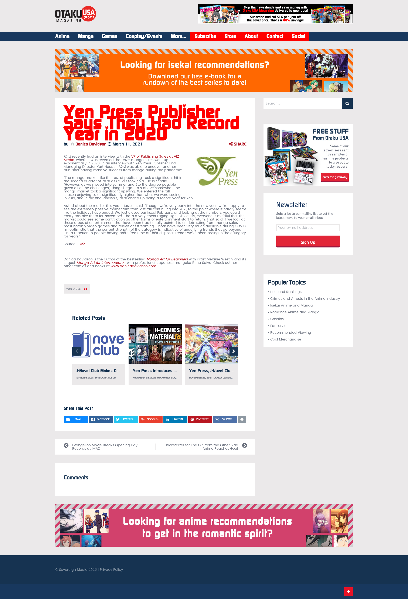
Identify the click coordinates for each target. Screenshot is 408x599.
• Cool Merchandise (284, 339)
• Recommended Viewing (289, 332)
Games (109, 36)
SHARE (239, 144)
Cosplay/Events (144, 36)
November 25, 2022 (144, 377)
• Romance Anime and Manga (294, 312)
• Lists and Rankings (285, 292)
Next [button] (234, 351)
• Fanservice (278, 326)
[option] (98, 354)
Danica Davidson (90, 144)
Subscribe (205, 36)
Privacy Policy (111, 569)
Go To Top (348, 591)
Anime (62, 36)
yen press (77, 289)
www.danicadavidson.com (133, 266)
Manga (86, 36)
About (251, 36)
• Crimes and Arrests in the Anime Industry (304, 298)
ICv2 (81, 244)
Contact (274, 36)
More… (178, 36)
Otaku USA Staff (167, 377)
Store (230, 36)
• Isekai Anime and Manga (290, 305)
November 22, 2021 (200, 377)
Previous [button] (76, 351)
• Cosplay (276, 319)
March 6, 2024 (85, 377)
